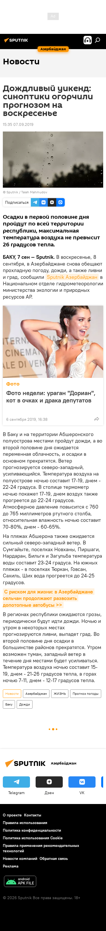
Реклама (10, 866)
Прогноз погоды (86, 693)
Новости (12, 693)
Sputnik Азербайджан (72, 277)
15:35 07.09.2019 (18, 124)
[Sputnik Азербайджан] (17, 42)
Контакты (32, 815)
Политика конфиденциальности (32, 830)
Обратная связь (54, 858)
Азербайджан (36, 693)
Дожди (24, 704)
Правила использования (25, 822)
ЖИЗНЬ (60, 693)
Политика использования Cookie (33, 837)
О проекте (12, 815)
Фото (13, 383)
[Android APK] (20, 882)
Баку (8, 704)
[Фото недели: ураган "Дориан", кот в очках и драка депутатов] (53, 342)
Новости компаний (20, 858)
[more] (96, 418)
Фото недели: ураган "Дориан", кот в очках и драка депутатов (51, 396)
